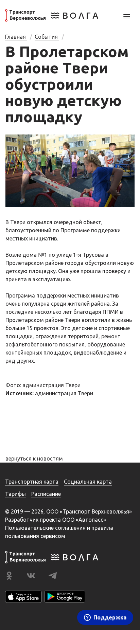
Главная (16, 37)
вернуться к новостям (34, 458)
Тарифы (15, 494)
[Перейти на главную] (52, 20)
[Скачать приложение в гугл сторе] (65, 597)
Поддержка (109, 617)
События (47, 37)
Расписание (46, 494)
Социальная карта (88, 482)
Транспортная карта (31, 482)
